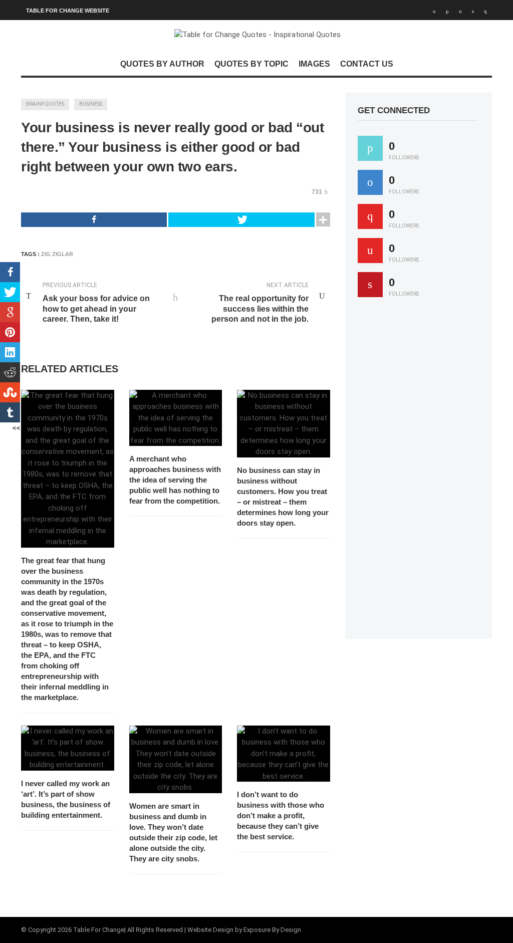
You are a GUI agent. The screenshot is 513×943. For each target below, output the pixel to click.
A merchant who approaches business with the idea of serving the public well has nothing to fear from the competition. (175, 479)
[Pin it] (370, 284)
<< (16, 427)
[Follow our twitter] (370, 148)
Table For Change (98, 929)
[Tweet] (241, 219)
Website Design (210, 929)
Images (314, 64)
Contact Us (366, 64)
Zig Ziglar (57, 254)
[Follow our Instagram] (370, 250)
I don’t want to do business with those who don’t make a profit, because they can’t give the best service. (280, 815)
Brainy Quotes (45, 104)
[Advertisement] (433, 472)
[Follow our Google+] (370, 216)
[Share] (94, 219)
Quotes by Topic (251, 64)
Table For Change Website (67, 11)
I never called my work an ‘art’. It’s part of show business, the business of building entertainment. (65, 799)
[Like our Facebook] (370, 182)
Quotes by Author (162, 64)
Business (90, 104)
